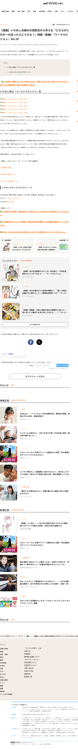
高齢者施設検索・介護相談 (29, 725)
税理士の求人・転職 (35, 730)
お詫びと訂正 (29, 671)
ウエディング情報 (57, 720)
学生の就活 (25, 707)
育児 (28, 11)
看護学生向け (43, 707)
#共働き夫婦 (21, 45)
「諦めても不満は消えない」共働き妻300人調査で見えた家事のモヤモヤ (44, 492)
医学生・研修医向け (53, 707)
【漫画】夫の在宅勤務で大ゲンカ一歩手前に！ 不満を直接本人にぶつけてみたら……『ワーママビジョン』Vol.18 (44, 272)
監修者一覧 (28, 676)
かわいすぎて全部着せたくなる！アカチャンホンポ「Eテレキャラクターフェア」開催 (45, 601)
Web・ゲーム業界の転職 (34, 728)
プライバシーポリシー (32, 659)
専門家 (2, 691)
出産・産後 (20, 11)
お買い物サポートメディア (41, 723)
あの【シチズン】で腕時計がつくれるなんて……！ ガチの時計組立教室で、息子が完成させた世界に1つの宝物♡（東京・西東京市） (45, 582)
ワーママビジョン (28, 277)
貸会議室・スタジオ (61, 735)
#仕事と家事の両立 (52, 45)
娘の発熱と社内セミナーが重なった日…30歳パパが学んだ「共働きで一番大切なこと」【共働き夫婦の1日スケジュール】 (44, 563)
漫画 (27, 636)
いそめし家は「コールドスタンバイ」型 (21, 67)
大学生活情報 (26, 720)
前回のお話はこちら (8, 174)
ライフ (20, 636)
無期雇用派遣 (44, 732)
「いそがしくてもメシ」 (13, 198)
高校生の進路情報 (27, 714)
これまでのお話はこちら (10, 181)
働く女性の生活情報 (35, 720)
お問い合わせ (29, 668)
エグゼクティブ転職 (72, 728)
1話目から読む (7, 167)
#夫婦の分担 (29, 45)
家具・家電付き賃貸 (54, 723)
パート (45, 709)
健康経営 (52, 735)
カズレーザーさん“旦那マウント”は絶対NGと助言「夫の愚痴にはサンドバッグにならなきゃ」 (45, 453)
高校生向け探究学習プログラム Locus (42, 714)
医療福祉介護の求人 (47, 711)
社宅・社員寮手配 (72, 735)
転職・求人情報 (63, 707)
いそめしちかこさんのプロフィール (19, 72)
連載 (1, 685)
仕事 (56, 11)
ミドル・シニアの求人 (54, 709)
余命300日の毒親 (26, 529)
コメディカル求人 (68, 730)
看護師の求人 (59, 730)
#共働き (14, 45)
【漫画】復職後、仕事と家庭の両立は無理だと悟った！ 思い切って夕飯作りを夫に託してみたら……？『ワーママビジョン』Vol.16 (44, 311)
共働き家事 (4, 680)
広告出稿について (30, 662)
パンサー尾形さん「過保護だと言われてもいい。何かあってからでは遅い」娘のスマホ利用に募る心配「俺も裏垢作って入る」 (45, 472)
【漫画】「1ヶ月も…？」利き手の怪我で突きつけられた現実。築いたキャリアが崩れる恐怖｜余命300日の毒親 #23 (44, 524)
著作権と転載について (32, 657)
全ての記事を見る (35, 324)
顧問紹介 (44, 730)
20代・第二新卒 (45, 728)
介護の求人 (51, 732)
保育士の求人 (36, 732)
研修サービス (26, 735)
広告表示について (30, 665)
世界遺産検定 (67, 720)
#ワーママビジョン (6, 45)
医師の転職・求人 (27, 732)
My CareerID (68, 721)
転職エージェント (61, 728)
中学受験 (42, 11)
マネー (62, 11)
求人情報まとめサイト (28, 718)
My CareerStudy (59, 721)
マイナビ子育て (26, 721)
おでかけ (70, 11)
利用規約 (27, 654)
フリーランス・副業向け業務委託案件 (31, 711)
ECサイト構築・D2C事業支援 (38, 721)
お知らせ (27, 651)
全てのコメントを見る (35, 376)
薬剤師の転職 (51, 730)
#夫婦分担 (36, 45)
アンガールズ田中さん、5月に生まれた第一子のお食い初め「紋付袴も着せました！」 (45, 434)
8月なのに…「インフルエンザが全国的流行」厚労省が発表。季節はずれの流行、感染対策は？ (45, 414)
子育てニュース (25, 419)
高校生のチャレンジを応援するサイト (55, 718)
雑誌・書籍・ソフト (46, 720)
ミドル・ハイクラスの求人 (29, 709)
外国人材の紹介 (71, 732)
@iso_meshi (10, 201)
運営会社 (27, 674)
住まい (2, 677)
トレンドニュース (26, 497)
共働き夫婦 (5, 11)
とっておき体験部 (6, 694)
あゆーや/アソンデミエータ (29, 587)
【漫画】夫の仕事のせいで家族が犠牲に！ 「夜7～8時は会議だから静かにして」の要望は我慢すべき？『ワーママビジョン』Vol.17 (44, 291)
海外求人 (71, 707)
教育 (34, 11)
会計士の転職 (26, 730)
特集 (1, 688)
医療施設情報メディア (28, 723)
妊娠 (13, 11)
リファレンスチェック (28, 737)
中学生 (49, 11)
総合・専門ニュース (39, 718)
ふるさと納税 (50, 721)
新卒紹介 (53, 728)
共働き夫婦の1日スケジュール (30, 567)
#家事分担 (42, 45)
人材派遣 (25, 728)
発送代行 (46, 735)
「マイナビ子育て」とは (32, 648)
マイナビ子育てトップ (7, 636)
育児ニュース (25, 438)
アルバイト (39, 709)
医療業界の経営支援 (61, 732)
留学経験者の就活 (34, 707)
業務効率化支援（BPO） (36, 735)
